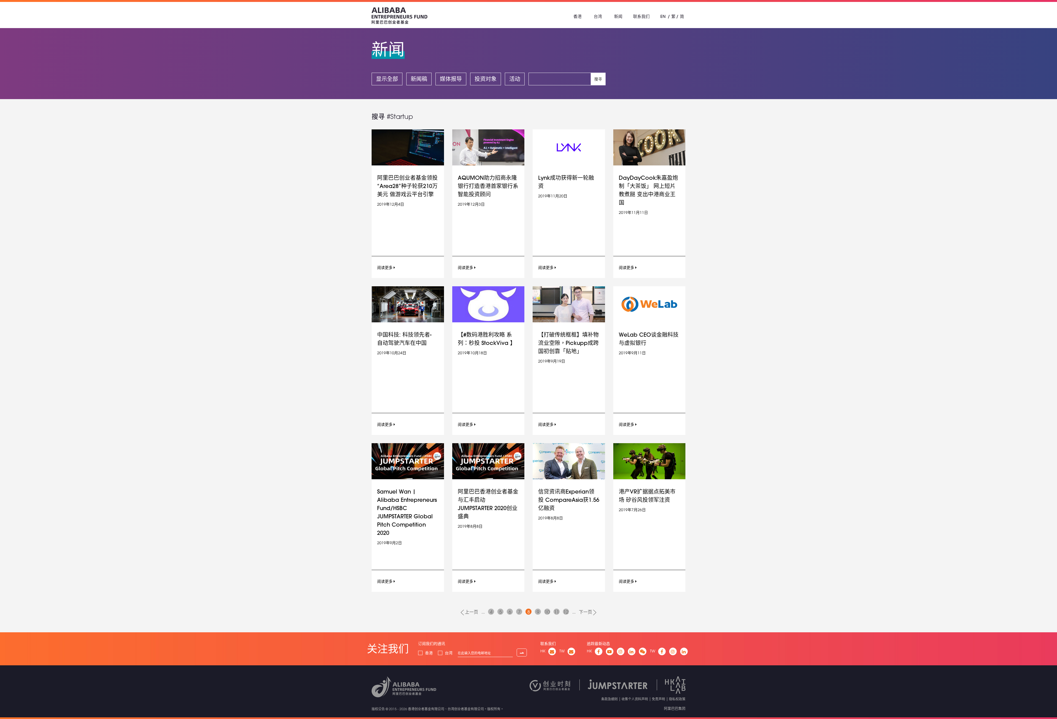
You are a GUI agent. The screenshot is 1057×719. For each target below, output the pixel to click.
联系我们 (641, 16)
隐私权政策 (677, 699)
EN (663, 16)
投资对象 (486, 78)
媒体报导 (451, 78)
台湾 (598, 16)
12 (565, 612)
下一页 (586, 612)
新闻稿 (419, 78)
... (483, 612)
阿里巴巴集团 (674, 708)
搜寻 (598, 79)
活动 (514, 78)
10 (547, 612)
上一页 (471, 612)
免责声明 (658, 699)
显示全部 (387, 78)
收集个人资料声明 (635, 699)
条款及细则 (609, 699)
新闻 (618, 16)
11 (556, 612)
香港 (577, 16)
